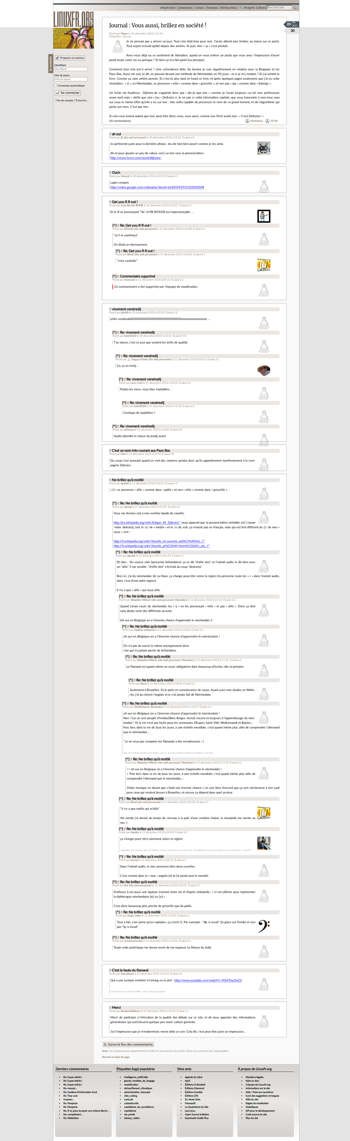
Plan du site (252, 1118)
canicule (128, 1099)
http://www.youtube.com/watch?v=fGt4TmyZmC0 (208, 980)
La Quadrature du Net (196, 1107)
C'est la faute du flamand (130, 970)
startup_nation (132, 1118)
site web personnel (134, 137)
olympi (128, 507)
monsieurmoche (133, 941)
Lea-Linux (190, 1111)
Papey (124, 33)
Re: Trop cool (70, 1096)
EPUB (274, 121)
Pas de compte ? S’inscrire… (72, 100)
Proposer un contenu (72, 58)
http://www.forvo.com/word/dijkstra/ (135, 157)
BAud (130, 254)
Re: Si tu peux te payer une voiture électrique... (88, 1111)
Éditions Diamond (194, 1088)
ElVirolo (128, 229)
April (187, 1081)
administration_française (137, 1092)
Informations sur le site (258, 1088)
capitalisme (130, 1111)
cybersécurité (131, 1103)
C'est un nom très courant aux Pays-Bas (141, 450)
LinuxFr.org (73, 27)
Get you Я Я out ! (125, 202)
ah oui (116, 134)
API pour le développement (260, 1111)
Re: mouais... (70, 1088)
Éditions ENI (191, 1096)
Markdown (256, 121)
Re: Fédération (71, 1118)
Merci (116, 1007)
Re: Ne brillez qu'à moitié (138, 503)
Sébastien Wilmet (140, 600)
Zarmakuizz (127, 974)
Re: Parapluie (70, 1103)
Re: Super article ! (72, 1077)
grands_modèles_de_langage (139, 1081)
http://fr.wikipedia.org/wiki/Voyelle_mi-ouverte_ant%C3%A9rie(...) (158, 541)
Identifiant (60, 65)
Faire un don (252, 1081)
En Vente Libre (192, 1099)
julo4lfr (125, 312)
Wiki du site (252, 1099)
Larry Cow (136, 383)
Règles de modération (257, 1103)
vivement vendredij (126, 309)
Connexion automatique (71, 85)
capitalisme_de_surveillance (139, 1107)
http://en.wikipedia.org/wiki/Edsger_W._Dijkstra (146, 522)
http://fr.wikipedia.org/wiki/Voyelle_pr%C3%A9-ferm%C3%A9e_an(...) (161, 546)
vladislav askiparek (144, 630)
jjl (122, 137)
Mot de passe (62, 75)
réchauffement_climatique (138, 1088)
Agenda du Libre (193, 1077)
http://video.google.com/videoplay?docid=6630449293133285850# (157, 187)
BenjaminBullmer (130, 1011)
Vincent (125, 176)
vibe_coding (130, 1096)
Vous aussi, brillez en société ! (169, 25)
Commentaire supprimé (137, 276)
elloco (143, 683)
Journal (118, 25)
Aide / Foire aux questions (259, 1092)
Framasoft (190, 1103)
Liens (199, 7)
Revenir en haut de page (116, 1057)
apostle (125, 483)
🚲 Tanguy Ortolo (137, 359)
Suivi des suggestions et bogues (262, 1096)
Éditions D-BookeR (195, 1084)
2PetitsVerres (142, 707)
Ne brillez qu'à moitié (128, 480)
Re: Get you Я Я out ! (135, 225)
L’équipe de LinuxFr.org (258, 1084)
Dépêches (168, 7)
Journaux (185, 7)
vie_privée (129, 1114)
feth (123, 454)
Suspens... (68, 1099)
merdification (131, 1084)
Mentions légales (255, 1077)
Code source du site (256, 1114)
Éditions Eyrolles (194, 1092)
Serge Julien (134, 915)
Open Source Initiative (197, 1114)
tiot (126, 885)
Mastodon (180, 600)
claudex (134, 832)
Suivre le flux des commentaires (130, 1044)
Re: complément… (73, 1114)
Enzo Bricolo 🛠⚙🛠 (132, 205)
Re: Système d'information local (80, 1092)
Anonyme (129, 280)
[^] (114, 225)
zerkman (129, 430)
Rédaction (229, 7)
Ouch (116, 172)
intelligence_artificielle (136, 1077)
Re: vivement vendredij (137, 332)
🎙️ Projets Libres (252, 7)
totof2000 (130, 336)
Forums (212, 7)
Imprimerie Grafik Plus (196, 1118)
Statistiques (252, 1107)
